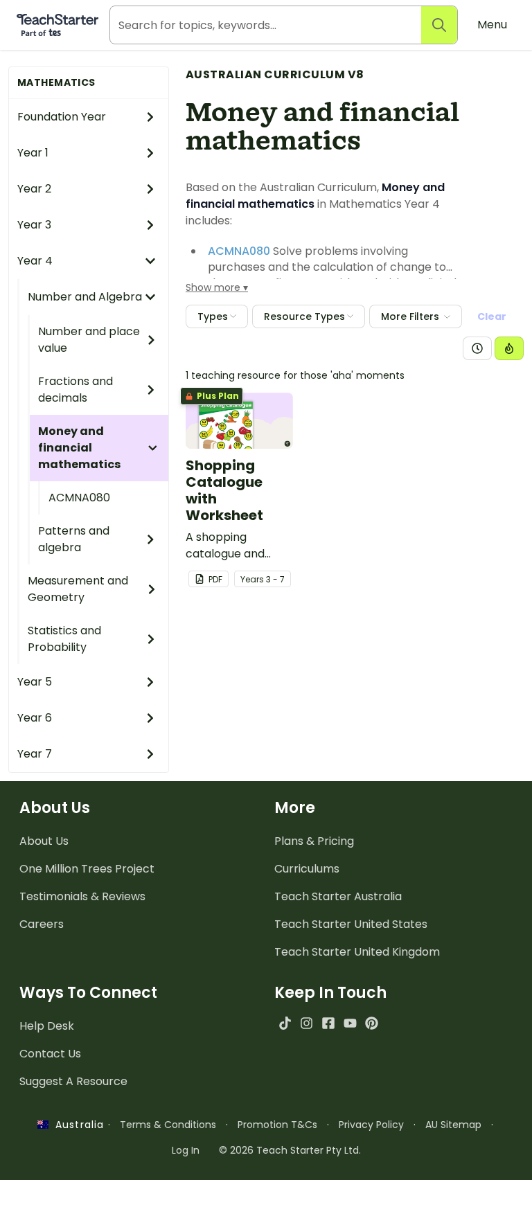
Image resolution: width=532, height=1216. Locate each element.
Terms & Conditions (168, 1125)
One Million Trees (86, 869)
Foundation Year (61, 117)
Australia (76, 1125)
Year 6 (34, 718)
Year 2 (34, 189)
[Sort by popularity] (509, 348)
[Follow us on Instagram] (306, 1023)
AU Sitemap (453, 1125)
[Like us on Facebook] (328, 1023)
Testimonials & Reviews (82, 896)
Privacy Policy (371, 1125)
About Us (44, 841)
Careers (41, 924)
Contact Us (50, 1054)
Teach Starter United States (350, 924)
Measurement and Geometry (78, 589)
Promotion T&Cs (277, 1125)
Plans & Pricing (314, 841)
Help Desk (46, 1026)
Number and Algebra (85, 297)
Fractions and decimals (75, 389)
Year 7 (34, 754)
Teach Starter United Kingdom (357, 952)
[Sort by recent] (477, 348)
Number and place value (89, 339)
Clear (491, 316)
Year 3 (34, 225)
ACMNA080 (79, 498)
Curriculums (306, 869)
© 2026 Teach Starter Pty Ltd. (290, 1150)
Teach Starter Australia (338, 896)
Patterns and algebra (73, 539)
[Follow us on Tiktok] (285, 1023)
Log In (186, 1150)
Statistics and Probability (64, 639)
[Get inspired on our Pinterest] (371, 1023)
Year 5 (34, 682)
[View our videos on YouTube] (350, 1023)
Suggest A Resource (73, 1081)
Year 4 (35, 261)
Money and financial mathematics (79, 447)
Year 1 (32, 153)
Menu (492, 25)
